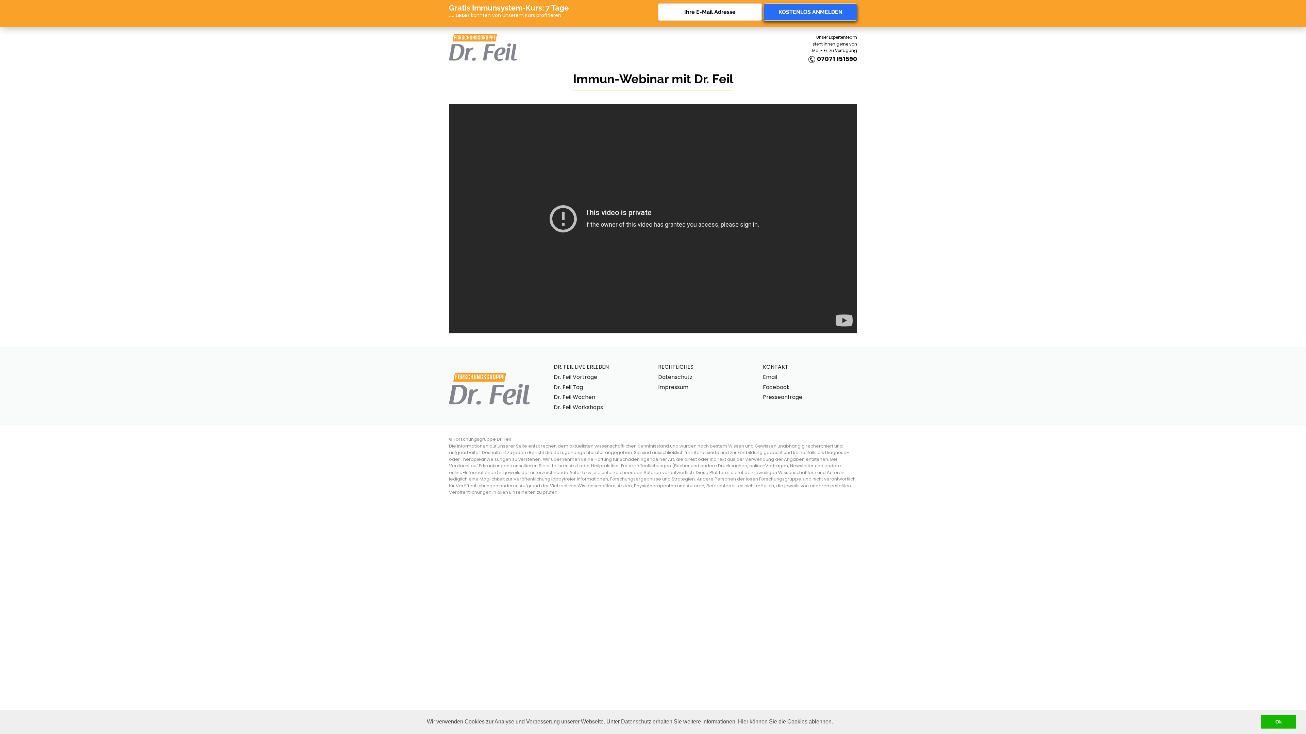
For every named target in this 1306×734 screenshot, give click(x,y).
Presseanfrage (782, 397)
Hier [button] (743, 721)
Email (770, 377)
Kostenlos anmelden (810, 12)
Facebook (776, 387)
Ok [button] (1278, 721)
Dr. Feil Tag (568, 387)
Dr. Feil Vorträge (575, 377)
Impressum (673, 387)
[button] (835, 722)
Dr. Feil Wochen (574, 397)
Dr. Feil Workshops (578, 407)
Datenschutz (636, 721)
